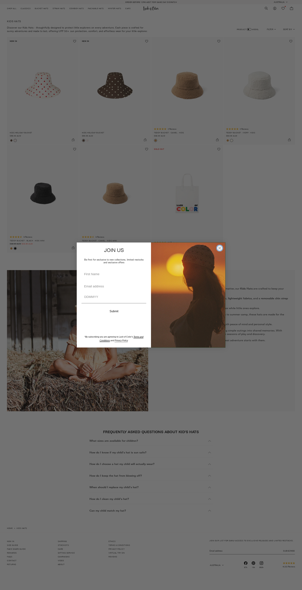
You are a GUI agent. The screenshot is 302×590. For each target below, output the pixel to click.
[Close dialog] (220, 248)
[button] (113, 303)
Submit (114, 311)
